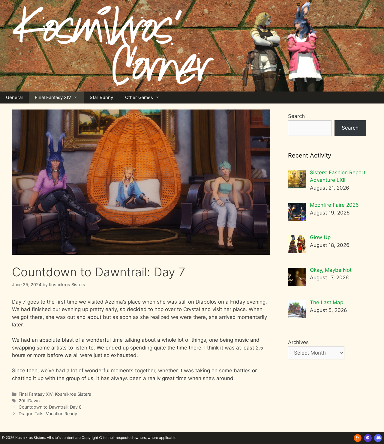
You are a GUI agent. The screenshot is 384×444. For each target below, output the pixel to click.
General (14, 97)
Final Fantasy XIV (53, 97)
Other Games (139, 97)
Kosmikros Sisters (73, 394)
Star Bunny (101, 97)
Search (296, 116)
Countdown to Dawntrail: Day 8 (50, 407)
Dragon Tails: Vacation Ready (48, 413)
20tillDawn (29, 400)
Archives (298, 342)
